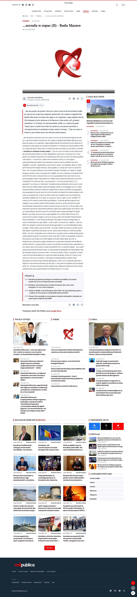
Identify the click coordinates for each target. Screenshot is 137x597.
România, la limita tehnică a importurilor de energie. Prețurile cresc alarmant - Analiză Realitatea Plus (49, 539)
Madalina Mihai (31, 442)
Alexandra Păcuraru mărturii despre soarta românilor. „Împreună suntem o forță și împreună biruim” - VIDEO (31, 364)
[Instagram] (26, 5)
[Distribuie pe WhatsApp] (78, 98)
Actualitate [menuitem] (48, 11)
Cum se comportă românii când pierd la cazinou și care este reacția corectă (67, 351)
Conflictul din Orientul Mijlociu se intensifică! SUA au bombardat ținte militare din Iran (109, 393)
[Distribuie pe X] (82, 98)
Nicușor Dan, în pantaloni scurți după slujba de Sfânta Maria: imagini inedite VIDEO (102, 134)
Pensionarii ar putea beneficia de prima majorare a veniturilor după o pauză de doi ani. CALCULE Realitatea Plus (102, 155)
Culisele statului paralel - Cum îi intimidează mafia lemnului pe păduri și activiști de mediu (67, 378)
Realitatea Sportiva (27, 582)
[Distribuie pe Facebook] (73, 98)
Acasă (26, 16)
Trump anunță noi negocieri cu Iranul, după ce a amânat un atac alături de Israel (109, 383)
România (38, 16)
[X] (33, 5)
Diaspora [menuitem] (95, 11)
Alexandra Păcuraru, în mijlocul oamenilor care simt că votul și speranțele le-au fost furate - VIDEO (33, 376)
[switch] (123, 5)
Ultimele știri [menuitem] (36, 11)
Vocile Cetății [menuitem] (68, 11)
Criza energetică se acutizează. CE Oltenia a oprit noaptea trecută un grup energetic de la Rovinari (23, 540)
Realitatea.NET (15, 582)
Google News (56, 311)
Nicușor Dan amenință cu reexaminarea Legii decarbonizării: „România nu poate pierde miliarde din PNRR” (55, 297)
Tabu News (47, 582)
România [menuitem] (86, 11)
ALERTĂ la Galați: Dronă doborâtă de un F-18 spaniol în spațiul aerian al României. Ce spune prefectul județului (102, 145)
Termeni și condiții (23, 571)
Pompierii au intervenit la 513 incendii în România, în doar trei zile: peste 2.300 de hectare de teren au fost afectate (74, 510)
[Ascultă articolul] (133, 583)
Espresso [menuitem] (58, 11)
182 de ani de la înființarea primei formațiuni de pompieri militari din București (102, 164)
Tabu (53, 582)
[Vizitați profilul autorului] (24, 98)
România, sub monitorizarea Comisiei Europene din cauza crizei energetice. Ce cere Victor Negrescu (51, 286)
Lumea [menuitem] (103, 11)
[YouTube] (29, 5)
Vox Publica (38, 97)
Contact (14, 571)
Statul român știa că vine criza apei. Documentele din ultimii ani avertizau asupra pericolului (24, 509)
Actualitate (90, 126)
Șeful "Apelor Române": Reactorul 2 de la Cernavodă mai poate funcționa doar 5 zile (49, 509)
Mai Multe (50, 548)
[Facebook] (23, 5)
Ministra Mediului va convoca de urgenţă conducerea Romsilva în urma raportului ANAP (100, 123)
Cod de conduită (51, 571)
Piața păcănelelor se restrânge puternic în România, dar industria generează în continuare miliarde (48, 480)
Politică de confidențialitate (37, 571)
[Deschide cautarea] (117, 5)
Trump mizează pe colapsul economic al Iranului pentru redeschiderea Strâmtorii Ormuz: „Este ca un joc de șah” (105, 352)
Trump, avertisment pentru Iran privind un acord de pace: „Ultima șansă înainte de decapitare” (109, 373)
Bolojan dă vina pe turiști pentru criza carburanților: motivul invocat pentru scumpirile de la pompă (73, 479)
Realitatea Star (38, 582)
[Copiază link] (69, 98)
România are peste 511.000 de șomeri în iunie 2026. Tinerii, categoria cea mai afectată (73, 539)
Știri (32, 16)
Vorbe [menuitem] (78, 11)
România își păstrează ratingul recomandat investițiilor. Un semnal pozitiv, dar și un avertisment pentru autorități (52, 280)
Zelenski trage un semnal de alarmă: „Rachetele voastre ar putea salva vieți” (108, 363)
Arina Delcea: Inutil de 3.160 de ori (64, 386)
